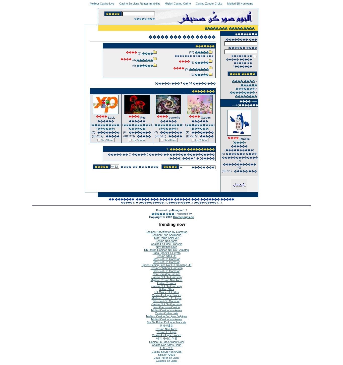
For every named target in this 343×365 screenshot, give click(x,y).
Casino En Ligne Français (166, 243)
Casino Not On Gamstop (166, 277)
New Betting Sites (166, 246)
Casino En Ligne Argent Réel (166, 341)
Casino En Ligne (167, 332)
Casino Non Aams (167, 240)
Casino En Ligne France (166, 295)
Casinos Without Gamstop (167, 268)
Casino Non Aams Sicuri (166, 344)
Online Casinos (166, 283)
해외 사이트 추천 (166, 338)
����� (202, 52)
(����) (239, 142)
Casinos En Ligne (166, 360)
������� (245, 88)
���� (147, 53)
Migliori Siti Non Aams (240, 3)
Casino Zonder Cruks (209, 3)
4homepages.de (183, 217)
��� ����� (144, 18)
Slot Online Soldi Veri (166, 237)
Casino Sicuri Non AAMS (167, 351)
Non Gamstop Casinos (167, 274)
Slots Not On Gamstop (166, 271)
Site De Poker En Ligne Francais (166, 322)
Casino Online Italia (166, 313)
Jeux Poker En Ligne (166, 357)
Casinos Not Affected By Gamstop (166, 231)
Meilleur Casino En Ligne (167, 298)
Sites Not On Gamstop (166, 258)
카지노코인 (167, 348)
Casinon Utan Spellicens (166, 234)
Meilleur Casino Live (102, 3)
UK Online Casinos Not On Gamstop (166, 249)
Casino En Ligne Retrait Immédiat (139, 3)
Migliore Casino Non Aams (167, 280)
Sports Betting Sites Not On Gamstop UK (167, 265)
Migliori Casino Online (178, 3)
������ (145, 60)
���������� (200, 124)
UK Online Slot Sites (166, 292)
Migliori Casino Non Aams (166, 310)
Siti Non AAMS (166, 354)
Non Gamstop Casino (166, 307)
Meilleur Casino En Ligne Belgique (166, 316)
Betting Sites (166, 289)
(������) (200, 128)
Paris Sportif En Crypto (167, 252)
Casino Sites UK (167, 255)
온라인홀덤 (167, 325)
